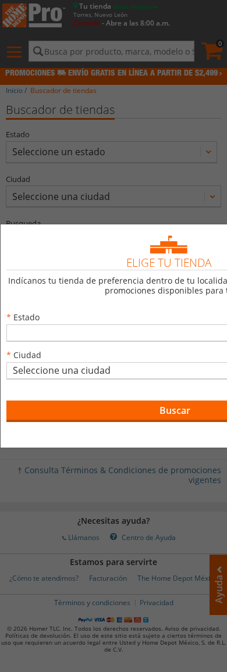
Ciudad (27, 354)
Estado (26, 317)
